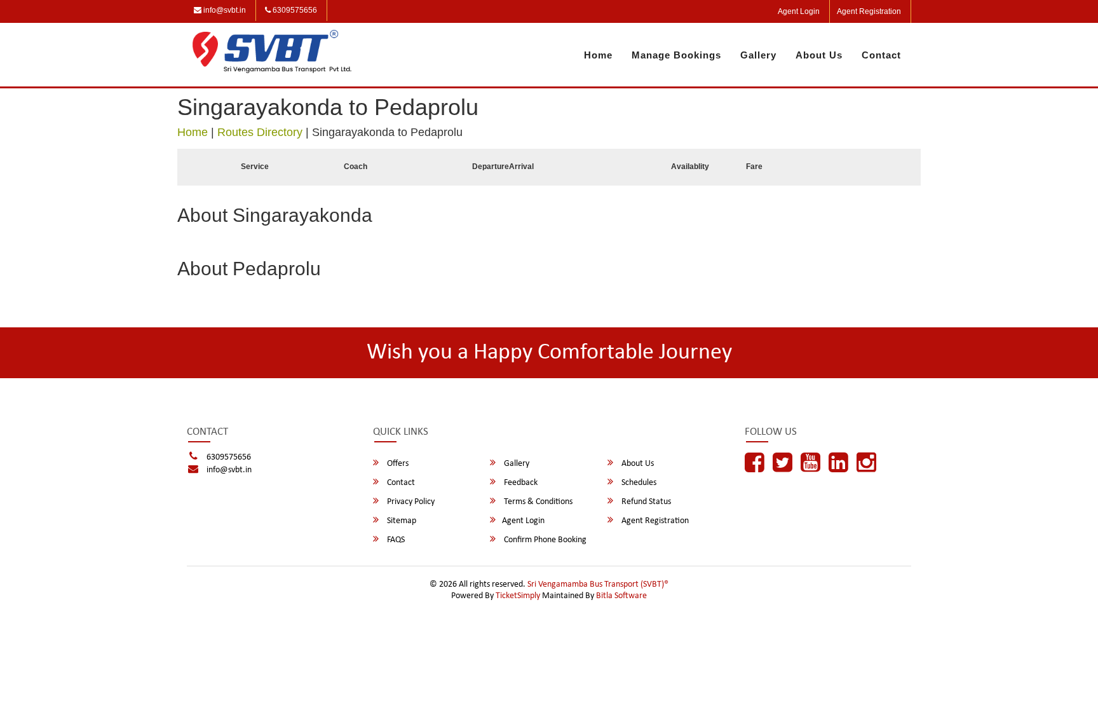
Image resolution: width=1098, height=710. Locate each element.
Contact (881, 55)
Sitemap (400, 521)
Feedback (520, 483)
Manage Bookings (676, 55)
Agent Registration (869, 11)
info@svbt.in (223, 10)
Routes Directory (259, 132)
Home (598, 55)
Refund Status (645, 502)
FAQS (395, 540)
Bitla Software (621, 596)
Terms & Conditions (537, 502)
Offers (397, 463)
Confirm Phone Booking (544, 540)
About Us (819, 55)
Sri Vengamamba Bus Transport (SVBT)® (597, 584)
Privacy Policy (410, 502)
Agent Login (799, 11)
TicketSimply (518, 596)
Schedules (638, 483)
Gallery (758, 55)
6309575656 (294, 10)
